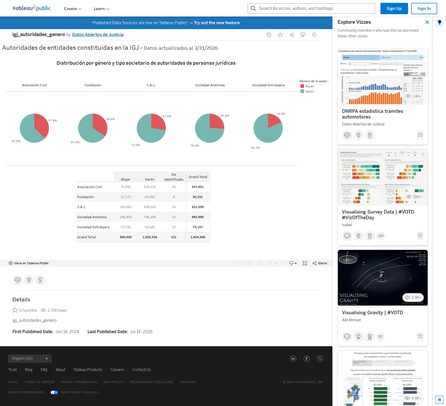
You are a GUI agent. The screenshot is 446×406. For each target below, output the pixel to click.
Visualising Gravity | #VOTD (372, 313)
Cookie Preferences (26, 392)
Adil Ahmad (351, 320)
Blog (29, 370)
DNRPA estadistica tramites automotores (372, 114)
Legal (13, 382)
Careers (117, 370)
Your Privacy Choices (79, 392)
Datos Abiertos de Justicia (98, 34)
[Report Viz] (314, 34)
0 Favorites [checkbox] (28, 310)
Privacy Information (79, 382)
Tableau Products (88, 370)
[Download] (303, 34)
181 (380, 337)
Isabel (347, 225)
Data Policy (113, 382)
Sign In (424, 8)
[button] (293, 358)
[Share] (291, 34)
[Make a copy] (269, 34)
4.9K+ (416, 398)
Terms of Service (40, 382)
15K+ (417, 197)
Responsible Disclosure (151, 382)
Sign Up (394, 8)
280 (381, 236)
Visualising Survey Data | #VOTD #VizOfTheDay (378, 215)
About (60, 370)
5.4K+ (416, 297)
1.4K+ (416, 96)
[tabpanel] (382, 211)
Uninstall (188, 382)
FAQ (44, 370)
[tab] (439, 23)
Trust (12, 370)
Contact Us (141, 370)
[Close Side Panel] (427, 22)
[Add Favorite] (280, 34)
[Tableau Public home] (31, 8)
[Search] (252, 8)
